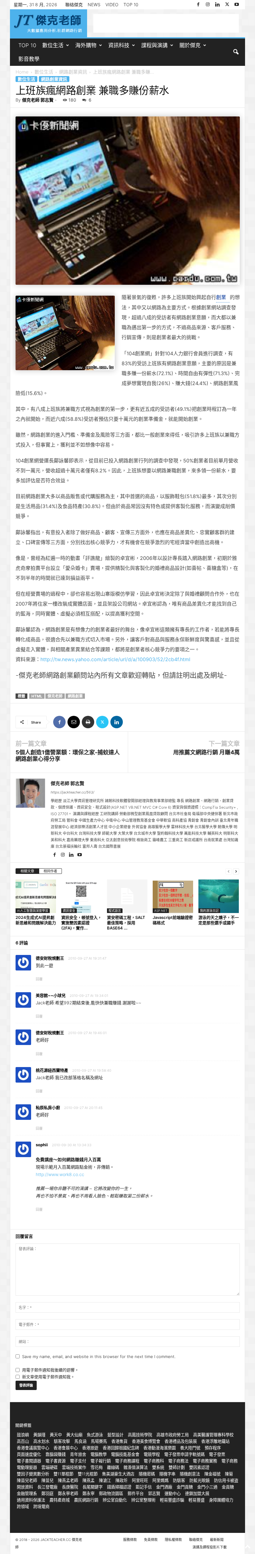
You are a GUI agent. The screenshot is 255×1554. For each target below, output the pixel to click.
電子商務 (229, 1460)
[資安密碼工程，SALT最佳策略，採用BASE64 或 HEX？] (127, 896)
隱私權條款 (173, 1540)
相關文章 (27, 871)
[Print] (88, 722)
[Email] (73, 722)
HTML (36, 696)
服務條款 (130, 1540)
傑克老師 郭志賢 (37, 99)
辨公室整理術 (143, 1499)
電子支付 (78, 1460)
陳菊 (229, 1473)
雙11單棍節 (63, 1473)
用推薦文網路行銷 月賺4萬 (206, 752)
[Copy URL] (131, 722)
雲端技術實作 (74, 1467)
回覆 (39, 979)
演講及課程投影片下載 (209, 1547)
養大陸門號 (190, 1447)
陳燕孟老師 (68, 1480)
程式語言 (115, 910)
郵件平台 (136, 1493)
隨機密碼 (147, 1473)
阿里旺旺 (140, 1480)
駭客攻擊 (62, 1441)
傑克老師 (55, 696)
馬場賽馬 (99, 1441)
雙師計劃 (177, 1467)
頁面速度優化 (29, 1454)
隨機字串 (167, 1473)
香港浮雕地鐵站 (215, 1441)
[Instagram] (207, 4)
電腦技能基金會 (125, 1454)
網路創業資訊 (73, 72)
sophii (42, 1144)
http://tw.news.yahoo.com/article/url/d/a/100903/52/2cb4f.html (115, 659)
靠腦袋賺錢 (55, 1454)
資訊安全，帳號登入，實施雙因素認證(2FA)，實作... (81, 922)
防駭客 (179, 1480)
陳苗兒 (47, 1480)
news (94, 4)
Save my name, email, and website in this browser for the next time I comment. (98, 1356)
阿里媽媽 (160, 1480)
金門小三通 (207, 1486)
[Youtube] (236, 4)
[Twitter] (227, 4)
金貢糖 (228, 1486)
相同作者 (50, 871)
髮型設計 (115, 1434)
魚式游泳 (95, 1434)
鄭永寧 (88, 1493)
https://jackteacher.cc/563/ (72, 792)
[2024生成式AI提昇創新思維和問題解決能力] (36, 896)
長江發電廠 (47, 1486)
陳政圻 (121, 1480)
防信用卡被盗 (226, 1480)
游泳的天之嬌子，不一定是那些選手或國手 (218, 920)
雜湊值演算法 (135, 1467)
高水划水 (41, 1441)
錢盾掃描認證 (119, 1486)
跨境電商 (41, 1506)
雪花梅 (96, 1467)
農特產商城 (59, 1499)
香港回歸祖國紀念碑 (121, 1447)
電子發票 (217, 1454)
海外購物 (85, 45)
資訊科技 (118, 45)
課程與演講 (154, 45)
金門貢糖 (185, 1486)
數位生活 (52, 45)
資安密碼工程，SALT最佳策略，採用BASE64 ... (126, 922)
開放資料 (25, 1486)
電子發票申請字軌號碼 (184, 1454)
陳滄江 (105, 1480)
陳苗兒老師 (27, 1480)
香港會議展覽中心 (33, 1447)
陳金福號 (212, 1473)
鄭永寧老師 (68, 1493)
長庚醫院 (70, 1486)
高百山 (23, 1441)
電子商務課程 (127, 1460)
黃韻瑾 (39, 1434)
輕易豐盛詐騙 (172, 1499)
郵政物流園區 (111, 1493)
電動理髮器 (27, 1467)
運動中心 (173, 1493)
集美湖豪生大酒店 (118, 1473)
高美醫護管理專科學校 (213, 1434)
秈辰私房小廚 (48, 1107)
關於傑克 (190, 45)
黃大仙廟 (74, 1434)
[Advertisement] (166, 23)
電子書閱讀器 (29, 1460)
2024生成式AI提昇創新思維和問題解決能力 (36, 920)
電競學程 (152, 1454)
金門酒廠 (164, 1486)
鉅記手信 (144, 1486)
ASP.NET (160, 910)
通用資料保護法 (31, 1499)
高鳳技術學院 (140, 1434)
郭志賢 (154, 1493)
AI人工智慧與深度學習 (32, 910)
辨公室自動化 (115, 1499)
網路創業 (75, 696)
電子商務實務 (205, 1460)
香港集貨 (119, 1441)
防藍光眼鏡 (199, 1480)
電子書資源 (55, 1460)
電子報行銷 (100, 1460)
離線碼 (113, 1467)
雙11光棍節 (88, 1473)
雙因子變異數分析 (33, 1473)
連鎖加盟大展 (197, 1493)
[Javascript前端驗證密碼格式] (173, 896)
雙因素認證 (199, 1467)
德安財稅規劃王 (50, 1032)
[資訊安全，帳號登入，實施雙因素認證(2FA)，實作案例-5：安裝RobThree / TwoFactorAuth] (81, 896)
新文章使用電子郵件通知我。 (48, 1376)
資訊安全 (69, 910)
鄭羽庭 (47, 1493)
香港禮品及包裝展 (181, 1441)
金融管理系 (27, 1493)
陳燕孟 (88, 1480)
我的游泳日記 (209, 910)
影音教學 (28, 59)
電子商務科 (154, 1460)
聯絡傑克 (74, 4)
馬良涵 (80, 1441)
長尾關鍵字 (92, 1486)
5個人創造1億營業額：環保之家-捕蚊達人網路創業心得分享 (68, 755)
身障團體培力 (221, 1499)
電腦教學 (98, 1454)
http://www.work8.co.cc (60, 1174)
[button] (236, 52)
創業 (221, 297)
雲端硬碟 (49, 1467)
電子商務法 (178, 1460)
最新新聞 (217, 1540)
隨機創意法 (190, 1473)
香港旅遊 (90, 1447)
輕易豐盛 (196, 1499)
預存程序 (213, 1447)
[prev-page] (228, 871)
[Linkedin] (217, 4)
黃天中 (56, 1434)
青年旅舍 (78, 1454)
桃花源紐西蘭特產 (52, 1070)
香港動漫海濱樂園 (159, 1447)
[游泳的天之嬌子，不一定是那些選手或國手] (218, 896)
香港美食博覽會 (146, 1441)
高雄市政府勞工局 (172, 1434)
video (111, 4)
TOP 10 (130, 4)
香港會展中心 (65, 1447)
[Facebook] (198, 4)
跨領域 (23, 1506)
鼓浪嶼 (23, 1434)
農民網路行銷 (86, 1499)
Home (22, 72)
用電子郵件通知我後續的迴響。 (50, 1369)
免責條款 (151, 1540)
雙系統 (158, 1467)
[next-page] (236, 871)
